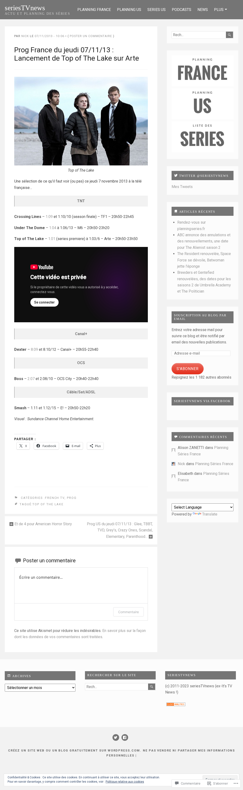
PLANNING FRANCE (94, 9)
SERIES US (156, 9)
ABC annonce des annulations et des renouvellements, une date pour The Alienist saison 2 (203, 241)
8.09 (34, 349)
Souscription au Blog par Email (200, 317)
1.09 (50, 216)
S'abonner (188, 368)
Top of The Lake (48, 504)
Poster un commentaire (91, 36)
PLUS (219, 9)
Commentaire (128, 612)
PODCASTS (181, 9)
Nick (25, 36)
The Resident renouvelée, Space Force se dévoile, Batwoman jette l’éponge (204, 260)
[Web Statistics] (175, 705)
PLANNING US (129, 9)
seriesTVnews (25, 8)
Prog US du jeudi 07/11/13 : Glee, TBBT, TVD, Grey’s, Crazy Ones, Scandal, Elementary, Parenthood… (120, 530)
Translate (209, 514)
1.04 (52, 228)
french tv (55, 498)
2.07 (31, 378)
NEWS (202, 9)
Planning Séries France (214, 464)
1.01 (51, 238)
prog (72, 498)
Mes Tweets (182, 186)
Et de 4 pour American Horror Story (43, 524)
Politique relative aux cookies (125, 781)
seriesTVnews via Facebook (202, 401)
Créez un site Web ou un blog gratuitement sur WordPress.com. (74, 750)
